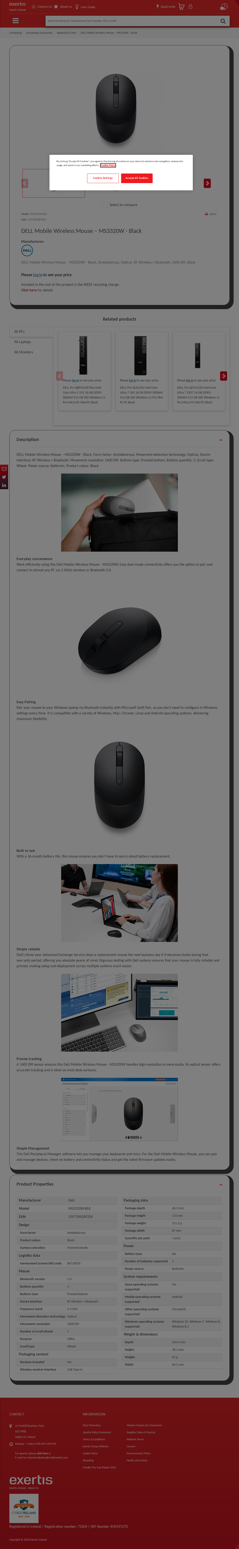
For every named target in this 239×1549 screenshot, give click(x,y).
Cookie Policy (108, 165)
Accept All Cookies (137, 178)
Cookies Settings (102, 178)
